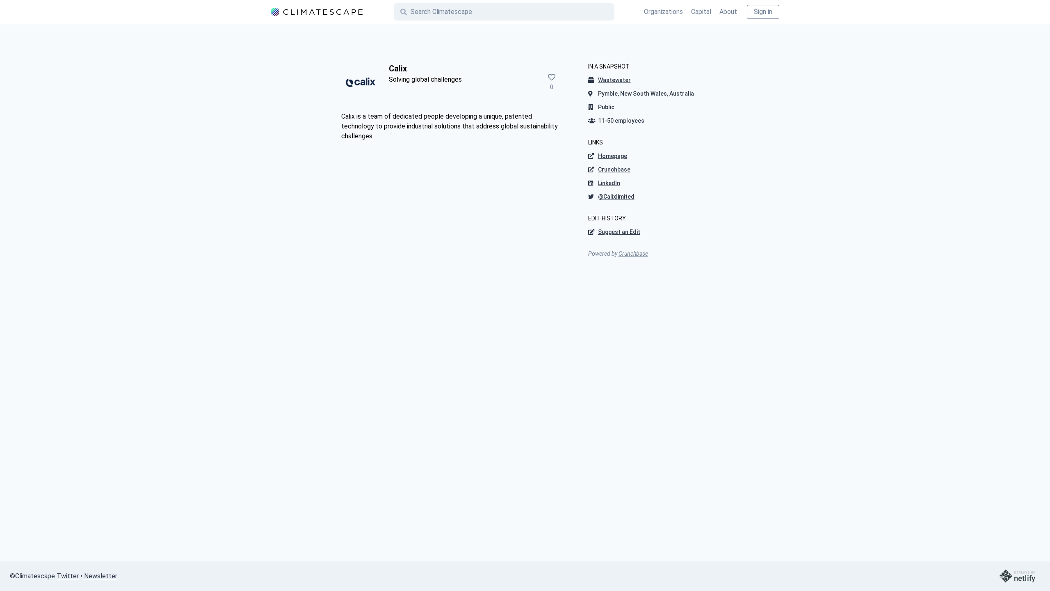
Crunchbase (633, 253)
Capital (701, 12)
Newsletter (100, 576)
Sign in (763, 12)
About (728, 12)
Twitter (68, 576)
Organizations (663, 12)
